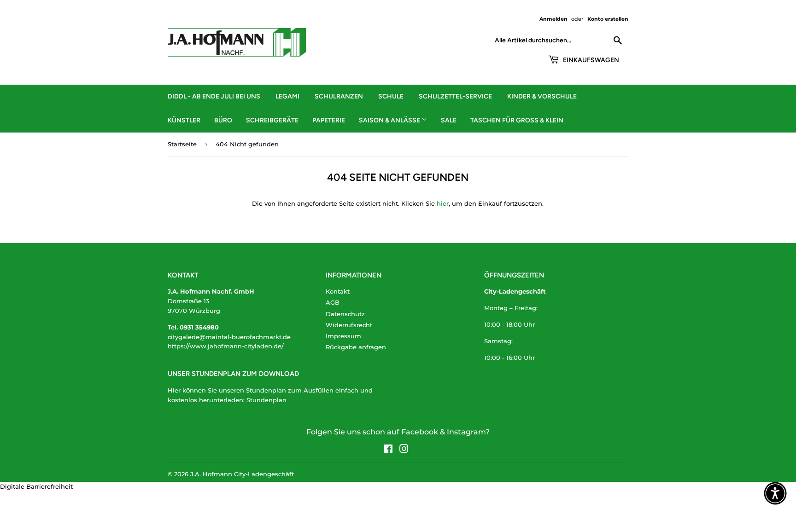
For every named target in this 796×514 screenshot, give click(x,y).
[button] (775, 493)
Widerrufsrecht (349, 325)
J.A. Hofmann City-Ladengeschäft (242, 474)
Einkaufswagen (590, 60)
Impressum (343, 336)
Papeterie (328, 120)
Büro (223, 120)
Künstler (184, 120)
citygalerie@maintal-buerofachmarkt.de (229, 337)
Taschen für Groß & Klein (516, 120)
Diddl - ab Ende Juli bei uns (214, 96)
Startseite (182, 144)
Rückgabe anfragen (356, 347)
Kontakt (338, 291)
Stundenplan (266, 400)
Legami (287, 96)
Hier (174, 390)
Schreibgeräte (272, 120)
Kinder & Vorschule (542, 96)
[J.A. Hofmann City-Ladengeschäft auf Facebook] (388, 450)
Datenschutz (345, 314)
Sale (449, 120)
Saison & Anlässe (390, 120)
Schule (391, 96)
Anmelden (553, 19)
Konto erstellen (607, 19)
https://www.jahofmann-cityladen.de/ (226, 346)
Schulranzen (339, 96)
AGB (332, 302)
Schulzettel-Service (455, 96)
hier (443, 203)
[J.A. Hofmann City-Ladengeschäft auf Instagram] (404, 450)
